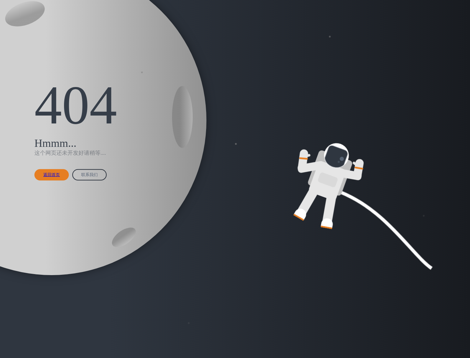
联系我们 (89, 174)
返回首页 (51, 174)
